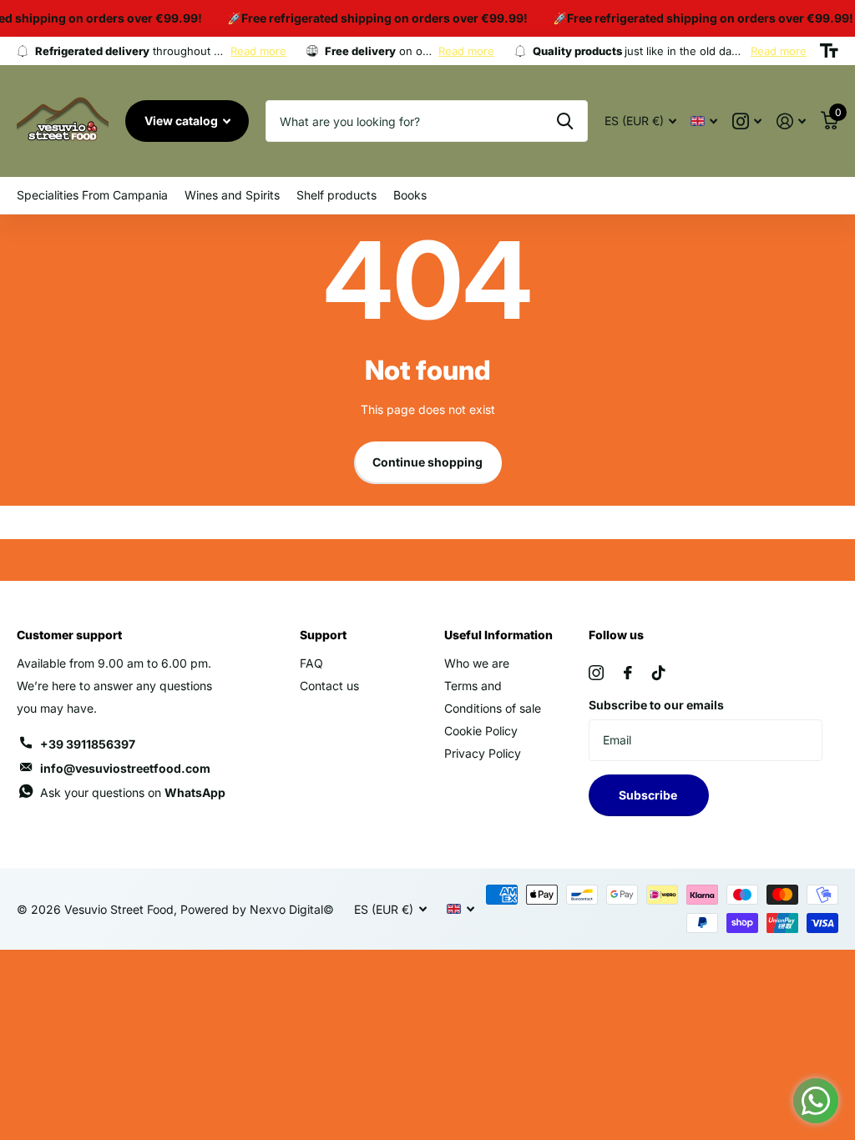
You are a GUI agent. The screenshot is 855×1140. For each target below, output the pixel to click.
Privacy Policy (482, 753)
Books (410, 195)
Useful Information (498, 635)
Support (323, 635)
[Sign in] (791, 121)
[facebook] (628, 672)
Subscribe (649, 795)
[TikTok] (658, 672)
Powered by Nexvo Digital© (257, 909)
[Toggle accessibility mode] (829, 51)
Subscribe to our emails (656, 705)
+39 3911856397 (87, 744)
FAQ (311, 663)
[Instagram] (596, 672)
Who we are (476, 663)
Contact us (329, 685)
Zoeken (565, 121)
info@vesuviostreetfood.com (125, 768)
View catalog (182, 120)
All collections (92, 195)
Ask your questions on (132, 792)
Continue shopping (427, 462)
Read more (258, 51)
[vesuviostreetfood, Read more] (746, 121)
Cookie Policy (481, 731)
